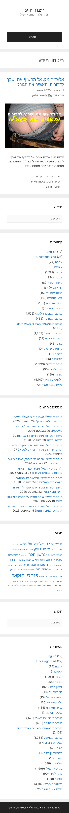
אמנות (58, 277)
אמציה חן (29, 549)
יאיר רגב (50, 559)
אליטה (15, 544)
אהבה (58, 262)
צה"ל (52, 581)
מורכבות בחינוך (53, 318)
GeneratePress (17, 807)
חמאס (23, 555)
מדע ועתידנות (54, 303)
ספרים (58, 354)
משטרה (42, 564)
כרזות (37, 560)
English (51, 251)
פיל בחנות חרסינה (55, 576)
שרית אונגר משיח (52, 384)
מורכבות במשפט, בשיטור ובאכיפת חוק (39, 324)
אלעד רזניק (53, 181)
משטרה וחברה (53, 338)
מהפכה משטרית (25, 559)
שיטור (39, 585)
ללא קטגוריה (54, 298)
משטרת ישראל (27, 564)
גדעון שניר (51, 555)
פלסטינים (43, 576)
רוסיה (26, 581)
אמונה (58, 272)
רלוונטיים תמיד (53, 379)
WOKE (58, 544)
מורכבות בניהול (53, 333)
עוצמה (31, 569)
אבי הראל (47, 543)
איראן (36, 544)
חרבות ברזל (14, 555)
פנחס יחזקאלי (54, 364)
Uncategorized (46, 257)
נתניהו (51, 569)
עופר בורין (41, 569)
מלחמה (59, 565)
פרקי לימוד (56, 369)
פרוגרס (58, 581)
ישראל (42, 560)
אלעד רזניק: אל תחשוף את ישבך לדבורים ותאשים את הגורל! (35, 82)
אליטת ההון (56, 549)
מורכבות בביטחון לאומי (46, 176)
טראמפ (59, 560)
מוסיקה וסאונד (53, 308)
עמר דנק (20, 570)
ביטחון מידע (38, 181)
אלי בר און (25, 544)
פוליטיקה (57, 359)
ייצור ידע (34, 10)
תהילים (17, 585)
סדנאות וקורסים (53, 348)
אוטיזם (58, 267)
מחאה (12, 560)
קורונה (58, 374)
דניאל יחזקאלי (54, 293)
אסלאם (21, 549)
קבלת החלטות (43, 581)
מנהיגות (52, 565)
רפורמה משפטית (52, 585)
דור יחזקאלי (55, 287)
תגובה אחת (53, 186)
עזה (25, 569)
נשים (59, 343)
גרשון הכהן (56, 282)
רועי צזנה (18, 581)
